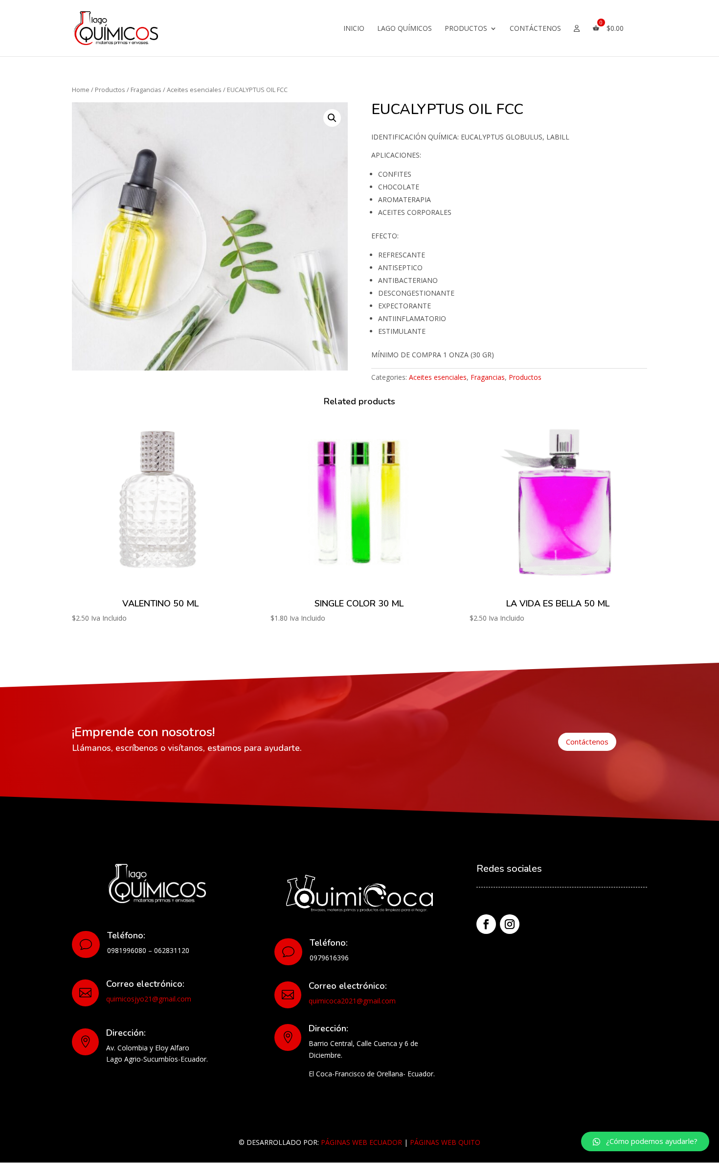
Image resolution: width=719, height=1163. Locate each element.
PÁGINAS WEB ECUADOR (361, 1142)
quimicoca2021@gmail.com (352, 1000)
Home (81, 89)
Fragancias (146, 89)
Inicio (353, 29)
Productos (466, 29)
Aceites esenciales (194, 89)
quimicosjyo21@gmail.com (148, 998)
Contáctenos (535, 29)
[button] (645, 1141)
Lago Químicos (404, 29)
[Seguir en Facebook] (486, 924)
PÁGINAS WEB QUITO (445, 1142)
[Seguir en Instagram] (509, 924)
